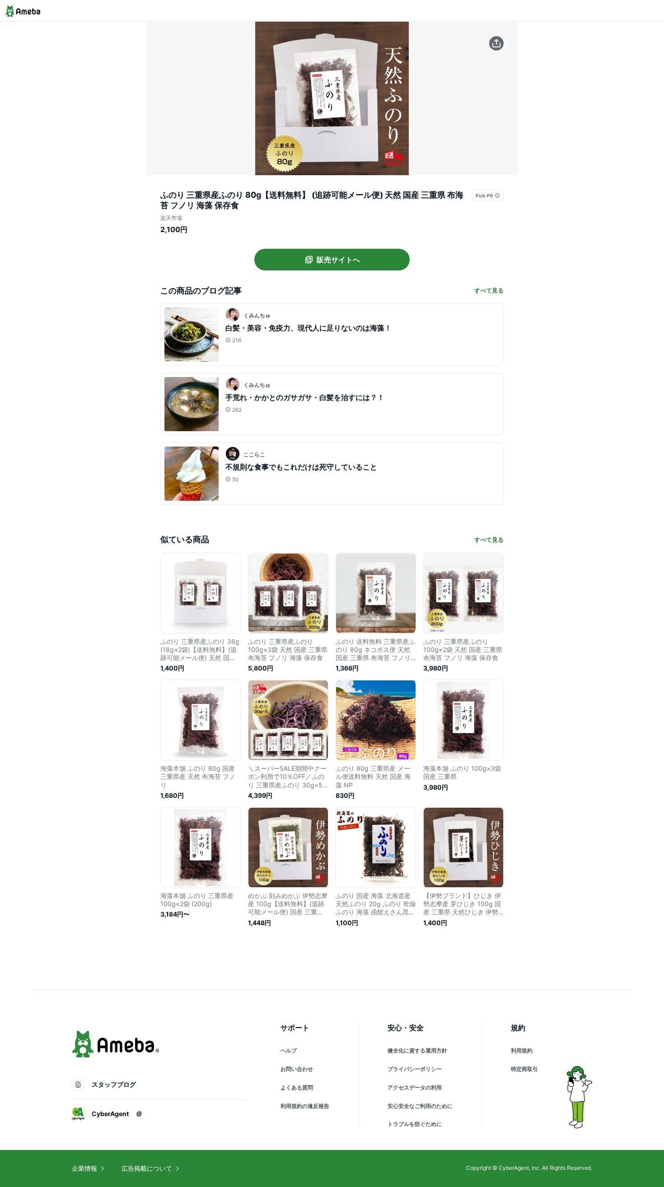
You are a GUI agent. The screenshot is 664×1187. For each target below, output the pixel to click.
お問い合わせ (297, 1069)
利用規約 (522, 1050)
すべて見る (489, 290)
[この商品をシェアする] (496, 43)
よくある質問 (297, 1087)
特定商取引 (524, 1069)
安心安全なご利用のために (420, 1106)
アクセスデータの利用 (415, 1087)
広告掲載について (147, 1168)
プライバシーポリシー (415, 1069)
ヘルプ (289, 1050)
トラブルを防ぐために (415, 1124)
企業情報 (84, 1168)
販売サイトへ (338, 259)
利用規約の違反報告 (305, 1106)
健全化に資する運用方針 (417, 1050)
